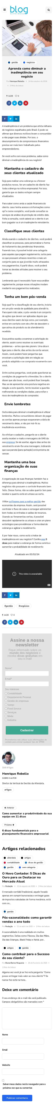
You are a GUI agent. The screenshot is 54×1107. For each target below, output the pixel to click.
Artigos (8, 789)
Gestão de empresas (18, 701)
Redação (9, 886)
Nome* (8, 668)
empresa (10, 442)
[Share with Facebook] (8, 103)
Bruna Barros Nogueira (14, 963)
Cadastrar (27, 730)
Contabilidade (14, 693)
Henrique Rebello (17, 81)
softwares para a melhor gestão (25, 501)
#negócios (24, 606)
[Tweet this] (14, 103)
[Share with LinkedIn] (20, 103)
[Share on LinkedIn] (16, 119)
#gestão (8, 606)
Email (4, 1050)
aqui (43, 539)
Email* (8, 679)
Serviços (11, 712)
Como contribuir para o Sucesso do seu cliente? (26, 956)
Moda (10, 716)
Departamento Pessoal (19, 697)
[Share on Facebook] (5, 119)
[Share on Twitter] (11, 119)
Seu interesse (12, 689)
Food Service (14, 708)
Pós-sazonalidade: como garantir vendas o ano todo (27, 919)
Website (6, 1065)
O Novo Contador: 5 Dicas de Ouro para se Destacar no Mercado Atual (24, 877)
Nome (5, 1034)
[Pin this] (25, 103)
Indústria (11, 720)
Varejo (10, 705)
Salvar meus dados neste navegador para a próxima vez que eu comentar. (24, 1086)
